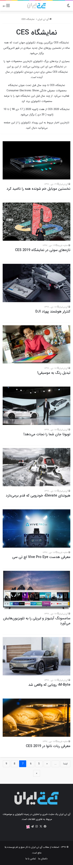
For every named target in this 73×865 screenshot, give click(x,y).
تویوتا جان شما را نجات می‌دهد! (46, 434)
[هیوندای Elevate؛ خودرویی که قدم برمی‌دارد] (36, 467)
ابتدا (65, 764)
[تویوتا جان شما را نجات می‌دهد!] (36, 406)
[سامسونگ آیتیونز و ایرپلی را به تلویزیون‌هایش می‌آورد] (36, 590)
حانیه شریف (62, 245)
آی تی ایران (43, 19)
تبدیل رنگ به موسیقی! (53, 373)
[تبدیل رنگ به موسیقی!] (36, 344)
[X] (41, 826)
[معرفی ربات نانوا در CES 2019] (36, 718)
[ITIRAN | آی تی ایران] (36, 5)
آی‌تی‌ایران (63, 184)
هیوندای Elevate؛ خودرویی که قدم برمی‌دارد (38, 495)
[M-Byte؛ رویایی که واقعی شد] (36, 656)
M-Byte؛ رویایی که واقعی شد (49, 685)
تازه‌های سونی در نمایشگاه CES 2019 (42, 250)
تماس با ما (31, 859)
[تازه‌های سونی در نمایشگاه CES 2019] (36, 222)
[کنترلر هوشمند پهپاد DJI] (36, 283)
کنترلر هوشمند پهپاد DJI (52, 311)
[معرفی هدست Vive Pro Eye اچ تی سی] (36, 528)
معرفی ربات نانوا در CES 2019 (48, 746)
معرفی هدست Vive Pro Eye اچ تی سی (41, 557)
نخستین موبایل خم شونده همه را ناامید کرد (38, 189)
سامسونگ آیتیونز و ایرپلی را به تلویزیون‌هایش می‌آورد (36, 621)
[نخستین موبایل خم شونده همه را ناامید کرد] (36, 160)
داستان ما (42, 859)
